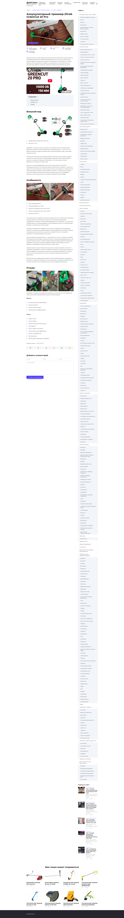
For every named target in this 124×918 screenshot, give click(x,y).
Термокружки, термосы (85, 103)
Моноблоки (83, 363)
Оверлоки (82, 426)
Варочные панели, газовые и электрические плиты (87, 455)
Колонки (82, 340)
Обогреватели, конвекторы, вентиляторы (86, 67)
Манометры (83, 615)
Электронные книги (85, 738)
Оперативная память (85, 375)
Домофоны (82, 765)
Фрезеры (82, 691)
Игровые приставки (84, 231)
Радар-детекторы (84, 148)
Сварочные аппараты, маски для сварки (87, 650)
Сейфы (81, 704)
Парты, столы (83, 275)
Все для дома (83, 161)
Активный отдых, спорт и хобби (88, 14)
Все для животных (84, 202)
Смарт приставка (84, 756)
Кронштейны (83, 743)
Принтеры (82, 382)
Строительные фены (85, 673)
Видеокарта (83, 313)
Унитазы (82, 194)
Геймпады (82, 316)
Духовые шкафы (84, 466)
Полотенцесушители (85, 184)
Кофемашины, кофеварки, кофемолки (86, 472)
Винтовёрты (83, 566)
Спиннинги (82, 41)
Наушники (82, 717)
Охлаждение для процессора (87, 377)
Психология (83, 547)
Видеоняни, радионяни (85, 223)
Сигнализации (83, 153)
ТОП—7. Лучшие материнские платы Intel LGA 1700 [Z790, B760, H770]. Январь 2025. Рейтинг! (91, 806)
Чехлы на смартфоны (85, 735)
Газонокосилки (83, 573)
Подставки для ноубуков (86, 380)
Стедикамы (82, 730)
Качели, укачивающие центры (87, 241)
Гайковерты (83, 576)
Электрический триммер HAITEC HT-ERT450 (53, 904)
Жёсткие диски (83, 318)
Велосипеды (83, 24)
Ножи (81, 498)
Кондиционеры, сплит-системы (87, 54)
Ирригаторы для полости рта (87, 411)
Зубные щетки (83, 408)
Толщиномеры (83, 156)
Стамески (82, 658)
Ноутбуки (82, 372)
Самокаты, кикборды (85, 285)
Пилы (81, 636)
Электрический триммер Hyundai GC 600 (34, 904)
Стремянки (82, 663)
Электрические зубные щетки (87, 298)
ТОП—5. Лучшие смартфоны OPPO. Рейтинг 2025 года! (91, 821)
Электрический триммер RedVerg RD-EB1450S (89, 904)
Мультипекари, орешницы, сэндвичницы (86, 495)
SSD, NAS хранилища (85, 305)
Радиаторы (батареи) (85, 187)
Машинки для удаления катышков (88, 179)
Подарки (82, 280)
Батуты (82, 19)
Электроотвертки (84, 699)
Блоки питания (83, 308)
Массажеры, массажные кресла (87, 416)
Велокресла (83, 218)
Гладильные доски (84, 171)
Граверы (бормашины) (85, 586)
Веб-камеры (83, 311)
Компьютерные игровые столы (87, 343)
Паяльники (82, 631)
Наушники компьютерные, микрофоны (86, 369)
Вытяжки (82, 461)
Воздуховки (83, 568)
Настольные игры (84, 39)
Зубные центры (83, 406)
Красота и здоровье (85, 393)
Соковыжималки (84, 510)
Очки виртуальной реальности (87, 720)
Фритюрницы (83, 520)
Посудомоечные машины (86, 503)
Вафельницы (83, 458)
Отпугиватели (83, 628)
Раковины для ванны (85, 189)
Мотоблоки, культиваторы (86, 618)
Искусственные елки (85, 239)
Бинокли (82, 22)
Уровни (82, 686)
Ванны (81, 166)
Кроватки (82, 254)
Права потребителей (85, 544)
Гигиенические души (85, 169)
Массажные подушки (85, 418)
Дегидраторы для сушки (85, 463)
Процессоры (83, 385)
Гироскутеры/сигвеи (85, 226)
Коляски (82, 246)
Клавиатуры (83, 338)
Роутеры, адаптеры (84, 387)
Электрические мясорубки (86, 525)
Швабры (82, 197)
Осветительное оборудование (86, 773)
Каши (81, 244)
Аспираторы (83, 401)
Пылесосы (82, 80)
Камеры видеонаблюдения (86, 768)
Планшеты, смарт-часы (85, 277)
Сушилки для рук (84, 97)
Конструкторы (83, 252)
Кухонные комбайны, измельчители (85, 476)
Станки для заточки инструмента (88, 660)
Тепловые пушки (84, 678)
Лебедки (82, 608)
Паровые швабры (84, 72)
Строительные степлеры (86, 668)
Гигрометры (83, 583)
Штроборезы (83, 694)
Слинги (82, 290)
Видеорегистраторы (85, 138)
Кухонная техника (84, 444)
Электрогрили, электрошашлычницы (85, 532)
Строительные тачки (85, 671)
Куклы (81, 257)
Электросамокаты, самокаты (86, 44)
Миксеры (82, 484)
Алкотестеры (83, 395)
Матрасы (82, 262)
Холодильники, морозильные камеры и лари (87, 121)
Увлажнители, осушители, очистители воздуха (86, 106)
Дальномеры (83, 589)
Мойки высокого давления (86, 146)
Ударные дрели (83, 683)
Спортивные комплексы (85, 292)
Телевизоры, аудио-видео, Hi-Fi (42, 4)
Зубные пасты (83, 229)
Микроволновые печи (85, 481)
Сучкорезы (82, 676)
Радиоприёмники (84, 751)
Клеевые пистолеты (85, 591)
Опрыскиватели (84, 626)
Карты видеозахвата (85, 335)
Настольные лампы (84, 269)
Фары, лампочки (84, 158)
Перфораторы (83, 633)
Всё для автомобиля (85, 126)
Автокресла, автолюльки (86, 213)
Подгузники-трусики (85, 282)
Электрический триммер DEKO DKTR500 (71, 904)
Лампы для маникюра (85, 413)
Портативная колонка (85, 746)
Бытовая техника (84, 46)
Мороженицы (83, 489)
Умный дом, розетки (85, 109)
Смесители (82, 653)
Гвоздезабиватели (84, 578)
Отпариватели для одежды (86, 70)
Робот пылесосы (84, 82)
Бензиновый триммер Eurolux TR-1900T (52, 883)
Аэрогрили (82, 447)
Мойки (82, 182)
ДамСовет (32, 2)
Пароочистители (84, 77)
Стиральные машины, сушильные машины (88, 94)
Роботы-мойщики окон (85, 85)
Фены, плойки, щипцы (85, 114)
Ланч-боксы (83, 259)
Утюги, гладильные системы (86, 112)
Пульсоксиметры (84, 431)
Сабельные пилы (84, 644)
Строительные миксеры (85, 665)
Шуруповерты (83, 696)
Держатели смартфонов (85, 712)
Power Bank (83, 709)
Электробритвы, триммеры (86, 439)
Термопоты (82, 512)
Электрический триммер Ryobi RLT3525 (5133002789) (89, 884)
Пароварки (83, 501)
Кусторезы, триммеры (33, 42)
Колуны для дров (84, 594)
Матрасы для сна (84, 421)
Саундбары (82, 753)
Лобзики (82, 610)
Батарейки (82, 558)
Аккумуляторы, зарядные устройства (86, 135)
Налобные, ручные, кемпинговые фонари (88, 63)
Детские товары (84, 208)
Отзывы (32, 104)
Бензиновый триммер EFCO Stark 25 (33, 883)
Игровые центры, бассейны (86, 234)
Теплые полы (83, 681)
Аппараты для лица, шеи (85, 398)
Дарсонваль (83, 403)
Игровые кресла (84, 326)
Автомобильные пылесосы (86, 131)
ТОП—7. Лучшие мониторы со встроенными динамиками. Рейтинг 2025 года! (91, 835)
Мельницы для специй (85, 479)
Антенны (82, 164)
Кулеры (82, 353)
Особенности (34, 102)
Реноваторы (83, 641)
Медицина (82, 536)
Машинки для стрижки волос (87, 424)
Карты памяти (83, 715)
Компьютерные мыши (85, 345)
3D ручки (82, 211)
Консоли (82, 348)
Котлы (81, 600)
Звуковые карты (84, 321)
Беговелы (82, 216)
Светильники (83, 192)
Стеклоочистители (84, 90)
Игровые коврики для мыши (86, 323)
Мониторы (82, 361)
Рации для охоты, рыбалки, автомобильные (87, 550)
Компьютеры (76, 2)
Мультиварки (83, 492)
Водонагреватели (84, 52)
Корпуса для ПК (84, 350)
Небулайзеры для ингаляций (87, 272)
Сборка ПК (82, 390)
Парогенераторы (84, 75)
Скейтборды (83, 287)
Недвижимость (84, 541)
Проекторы (83, 748)
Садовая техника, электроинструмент (85, 555)
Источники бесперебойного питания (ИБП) (87, 332)
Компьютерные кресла (85, 249)
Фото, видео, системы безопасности (85, 762)
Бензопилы (83, 560)
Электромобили (84, 300)
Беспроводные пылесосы (86, 49)
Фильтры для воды (84, 117)
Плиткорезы (83, 638)
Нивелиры (82, 623)
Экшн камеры (83, 779)
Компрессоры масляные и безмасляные (86, 597)
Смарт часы (83, 727)
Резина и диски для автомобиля (87, 151)
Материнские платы (85, 355)
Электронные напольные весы (87, 124)
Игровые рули (83, 329)
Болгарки (82, 563)
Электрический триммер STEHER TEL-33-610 (71, 883)
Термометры (83, 434)
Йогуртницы (83, 469)
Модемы (82, 358)
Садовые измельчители (85, 646)
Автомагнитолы (83, 129)
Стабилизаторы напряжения (86, 88)
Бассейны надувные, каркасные (87, 17)
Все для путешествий (85, 205)
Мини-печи (83, 487)
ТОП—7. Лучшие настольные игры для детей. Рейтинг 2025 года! (91, 790)
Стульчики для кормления (86, 295)
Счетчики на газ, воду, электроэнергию (85, 100)
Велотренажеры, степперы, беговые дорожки (86, 28)
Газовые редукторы (84, 571)
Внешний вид (34, 100)
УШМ (81, 688)
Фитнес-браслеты (84, 732)
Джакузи (82, 174)
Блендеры (82, 449)
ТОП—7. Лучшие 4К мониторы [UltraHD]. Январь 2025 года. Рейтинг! (91, 850)
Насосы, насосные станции (86, 621)
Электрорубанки (84, 701)
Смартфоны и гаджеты (85, 707)
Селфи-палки (83, 725)
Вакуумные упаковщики (85, 452)
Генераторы (83, 581)
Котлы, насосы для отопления (87, 57)
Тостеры (82, 515)
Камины (82, 177)
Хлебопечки (83, 522)
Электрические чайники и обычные (86, 529)
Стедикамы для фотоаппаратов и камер (87, 776)
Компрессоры (83, 143)
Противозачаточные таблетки (87, 429)
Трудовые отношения (85, 758)
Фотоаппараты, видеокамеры (87, 771)
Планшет (82, 722)
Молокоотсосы (83, 264)
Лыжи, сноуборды (84, 36)
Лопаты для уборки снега (86, 613)
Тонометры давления (85, 436)
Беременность (83, 538)
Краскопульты (83, 603)
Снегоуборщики (84, 655)
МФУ (81, 366)
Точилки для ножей (84, 517)
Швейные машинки (84, 200)
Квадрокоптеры (84, 33)
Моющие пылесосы (84, 59)
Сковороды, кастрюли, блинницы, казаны (88, 507)
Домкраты (82, 140)
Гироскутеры (83, 31)
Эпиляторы (82, 441)
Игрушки (82, 236)
